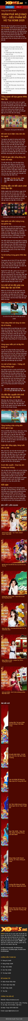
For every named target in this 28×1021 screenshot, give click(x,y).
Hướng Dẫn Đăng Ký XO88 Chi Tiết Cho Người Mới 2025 (17, 885)
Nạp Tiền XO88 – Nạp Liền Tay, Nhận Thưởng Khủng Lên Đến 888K (17, 832)
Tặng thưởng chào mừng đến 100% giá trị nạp (15, 82)
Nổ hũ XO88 (12, 10)
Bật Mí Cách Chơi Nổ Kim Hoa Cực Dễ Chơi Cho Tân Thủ (14, 565)
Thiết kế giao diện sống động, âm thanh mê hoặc (14, 53)
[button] (26, 3)
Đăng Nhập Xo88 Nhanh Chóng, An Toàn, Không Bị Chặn (17, 859)
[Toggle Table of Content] (23, 44)
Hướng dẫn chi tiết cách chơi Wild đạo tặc (14, 56)
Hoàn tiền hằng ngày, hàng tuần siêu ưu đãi (15, 85)
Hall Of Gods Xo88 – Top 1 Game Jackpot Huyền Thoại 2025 (12, 533)
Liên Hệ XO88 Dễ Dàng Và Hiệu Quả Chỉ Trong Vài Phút (17, 780)
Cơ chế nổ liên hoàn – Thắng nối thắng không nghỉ (15, 75)
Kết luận (5, 92)
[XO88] (14, 3)
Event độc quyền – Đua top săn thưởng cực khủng (15, 89)
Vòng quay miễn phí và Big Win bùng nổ (15, 71)
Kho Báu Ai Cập (15, 178)
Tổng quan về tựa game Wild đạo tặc (12, 47)
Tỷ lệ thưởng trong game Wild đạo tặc (15, 61)
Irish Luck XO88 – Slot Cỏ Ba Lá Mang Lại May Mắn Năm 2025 (13, 693)
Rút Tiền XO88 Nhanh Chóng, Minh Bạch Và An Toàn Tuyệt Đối (18, 805)
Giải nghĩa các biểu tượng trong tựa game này (14, 58)
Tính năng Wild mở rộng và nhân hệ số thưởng (15, 67)
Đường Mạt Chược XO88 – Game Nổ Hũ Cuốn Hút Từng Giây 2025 (13, 597)
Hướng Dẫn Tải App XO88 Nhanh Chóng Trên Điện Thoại (17, 724)
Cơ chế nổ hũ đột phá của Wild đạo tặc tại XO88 (14, 64)
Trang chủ (4, 10)
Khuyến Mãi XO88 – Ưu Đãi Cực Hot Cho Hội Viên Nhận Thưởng (17, 756)
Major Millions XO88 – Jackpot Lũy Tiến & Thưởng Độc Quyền (12, 661)
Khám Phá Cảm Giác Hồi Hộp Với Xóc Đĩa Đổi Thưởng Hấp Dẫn (18, 909)
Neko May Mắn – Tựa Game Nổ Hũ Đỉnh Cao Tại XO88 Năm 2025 (14, 629)
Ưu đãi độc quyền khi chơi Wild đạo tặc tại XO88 (14, 78)
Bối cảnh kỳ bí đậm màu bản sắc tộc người (14, 49)
